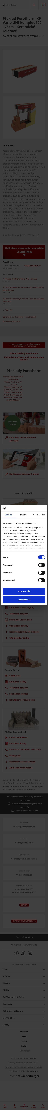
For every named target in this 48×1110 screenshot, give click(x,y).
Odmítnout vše (24, 599)
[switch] (41, 565)
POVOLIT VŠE (24, 591)
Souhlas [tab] (8, 515)
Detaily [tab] (23, 515)
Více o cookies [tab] (39, 515)
